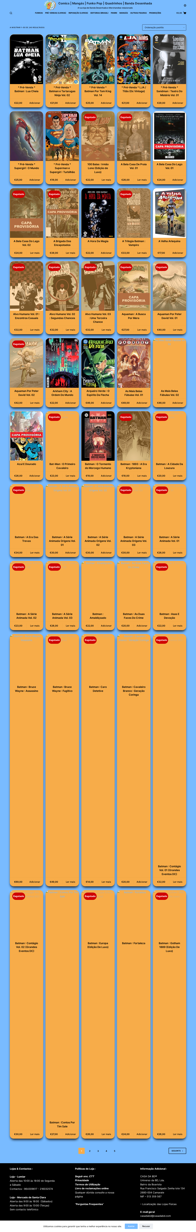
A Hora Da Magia (98, 241)
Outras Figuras (138, 13)
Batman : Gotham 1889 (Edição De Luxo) (169, 947)
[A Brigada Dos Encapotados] (62, 213)
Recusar (146, 1226)
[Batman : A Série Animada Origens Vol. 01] (62, 509)
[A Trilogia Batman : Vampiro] (133, 213)
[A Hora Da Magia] (98, 213)
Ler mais (106, 179)
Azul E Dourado (26, 464)
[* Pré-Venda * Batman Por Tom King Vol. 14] (98, 59)
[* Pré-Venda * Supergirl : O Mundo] (26, 136)
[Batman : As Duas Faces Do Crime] (133, 586)
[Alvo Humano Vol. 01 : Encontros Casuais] (26, 286)
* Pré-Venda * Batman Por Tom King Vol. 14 (98, 91)
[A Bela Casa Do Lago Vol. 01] (169, 136)
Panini (114, 13)
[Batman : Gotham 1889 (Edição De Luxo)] (169, 915)
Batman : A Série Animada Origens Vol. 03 (133, 541)
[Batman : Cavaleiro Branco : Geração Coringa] (133, 659)
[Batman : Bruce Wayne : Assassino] (26, 659)
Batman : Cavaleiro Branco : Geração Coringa (133, 690)
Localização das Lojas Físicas (159, 1204)
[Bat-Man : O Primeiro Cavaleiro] (62, 436)
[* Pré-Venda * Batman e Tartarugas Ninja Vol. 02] (62, 59)
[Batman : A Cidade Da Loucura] (169, 436)
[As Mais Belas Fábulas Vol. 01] (133, 363)
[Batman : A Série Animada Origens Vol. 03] (133, 509)
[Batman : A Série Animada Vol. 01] (169, 509)
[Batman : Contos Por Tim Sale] (62, 1004)
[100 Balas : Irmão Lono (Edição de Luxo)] (98, 136)
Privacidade (82, 1180)
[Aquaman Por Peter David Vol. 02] (26, 363)
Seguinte (176, 1151)
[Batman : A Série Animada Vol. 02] (26, 586)
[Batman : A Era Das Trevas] (26, 509)
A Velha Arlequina (169, 241)
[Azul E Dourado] (26, 436)
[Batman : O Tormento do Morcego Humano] (98, 436)
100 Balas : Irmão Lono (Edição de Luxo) (98, 168)
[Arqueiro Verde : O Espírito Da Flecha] (98, 363)
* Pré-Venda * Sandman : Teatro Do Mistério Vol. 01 (169, 91)
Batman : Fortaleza (133, 943)
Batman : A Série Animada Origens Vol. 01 (62, 541)
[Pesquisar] (11, 13)
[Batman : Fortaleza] (133, 915)
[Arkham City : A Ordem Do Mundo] (62, 363)
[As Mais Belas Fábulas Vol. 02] (169, 363)
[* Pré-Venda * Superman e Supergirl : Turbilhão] (62, 136)
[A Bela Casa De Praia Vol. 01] (133, 136)
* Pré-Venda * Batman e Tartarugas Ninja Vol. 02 (62, 91)
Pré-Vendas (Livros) (55, 13)
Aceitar (131, 1226)
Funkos (39, 13)
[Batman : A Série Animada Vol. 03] (62, 586)
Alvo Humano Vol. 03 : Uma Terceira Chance (98, 318)
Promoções (155, 13)
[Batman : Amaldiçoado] (98, 586)
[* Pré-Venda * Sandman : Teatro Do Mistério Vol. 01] (169, 59)
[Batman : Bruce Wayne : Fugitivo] (62, 659)
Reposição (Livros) (78, 13)
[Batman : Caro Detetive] (98, 659)
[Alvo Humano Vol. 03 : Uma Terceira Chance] (98, 286)
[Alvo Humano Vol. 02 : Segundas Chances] (62, 286)
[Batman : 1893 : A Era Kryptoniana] (133, 436)
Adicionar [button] (34, 102)
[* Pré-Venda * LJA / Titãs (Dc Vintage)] (133, 59)
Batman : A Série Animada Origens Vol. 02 (98, 541)
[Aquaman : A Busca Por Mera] (133, 286)
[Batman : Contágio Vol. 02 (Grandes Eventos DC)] (26, 915)
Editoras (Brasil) (99, 13)
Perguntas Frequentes (89, 1204)
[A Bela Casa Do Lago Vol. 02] (26, 213)
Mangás (123, 13)
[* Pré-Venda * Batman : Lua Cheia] (26, 59)
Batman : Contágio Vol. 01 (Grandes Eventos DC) (169, 870)
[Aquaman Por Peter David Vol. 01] (169, 286)
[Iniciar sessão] (185, 5)
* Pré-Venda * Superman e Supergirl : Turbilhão (62, 168)
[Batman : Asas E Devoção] (169, 586)
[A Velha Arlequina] (169, 213)
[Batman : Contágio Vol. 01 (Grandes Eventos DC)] (169, 748)
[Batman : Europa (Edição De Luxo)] (98, 915)
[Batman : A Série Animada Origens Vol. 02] (98, 509)
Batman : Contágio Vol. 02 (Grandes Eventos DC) (26, 947)
